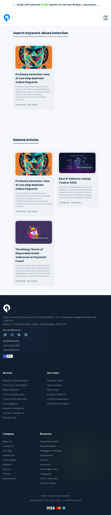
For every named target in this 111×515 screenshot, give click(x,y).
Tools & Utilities (48, 483)
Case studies (9, 459)
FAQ (46, 500)
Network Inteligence (13, 408)
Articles (44, 459)
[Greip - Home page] (7, 17)
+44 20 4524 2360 (11, 345)
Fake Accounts (54, 385)
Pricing (6, 473)
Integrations (46, 455)
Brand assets (9, 478)
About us (7, 441)
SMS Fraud (52, 389)
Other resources (48, 478)
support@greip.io (11, 349)
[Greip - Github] (12, 335)
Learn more (89, 4)
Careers (7, 469)
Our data (7, 450)
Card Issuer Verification (15, 385)
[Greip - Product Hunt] (19, 335)
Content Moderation (13, 394)
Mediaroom (9, 455)
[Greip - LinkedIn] (5, 335)
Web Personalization (58, 403)
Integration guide (49, 441)
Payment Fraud (55, 380)
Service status (55, 500)
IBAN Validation (11, 389)
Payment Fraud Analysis (15, 380)
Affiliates (7, 464)
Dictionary (45, 464)
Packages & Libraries (51, 450)
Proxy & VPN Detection (15, 398)
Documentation (48, 446)
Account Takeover (56, 394)
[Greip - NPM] (26, 335)
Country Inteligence (13, 412)
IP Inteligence (10, 403)
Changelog (45, 473)
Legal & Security (36, 500)
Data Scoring (9, 417)
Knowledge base (48, 469)
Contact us (8, 446)
